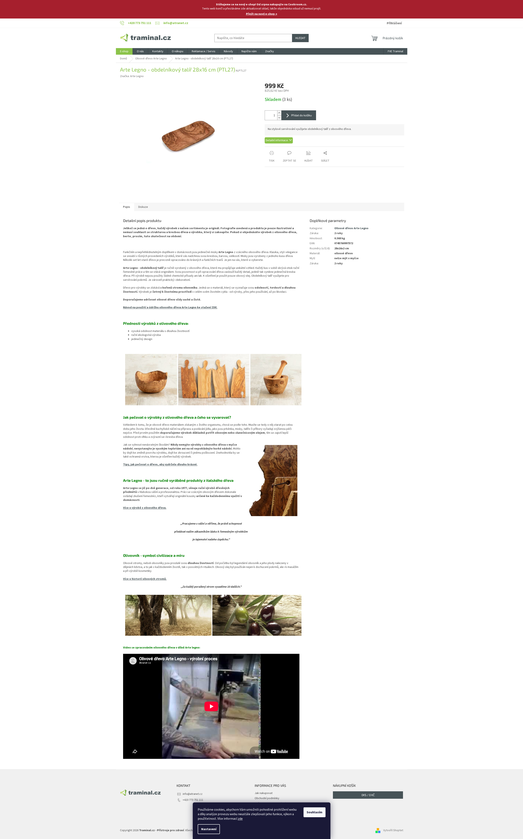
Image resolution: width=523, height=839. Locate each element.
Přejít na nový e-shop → (261, 14)
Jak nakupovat (263, 793)
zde (240, 818)
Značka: (132, 76)
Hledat (300, 38)
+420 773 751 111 (193, 800)
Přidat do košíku (301, 115)
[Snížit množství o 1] (279, 117)
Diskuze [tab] (143, 207)
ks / (368, 795)
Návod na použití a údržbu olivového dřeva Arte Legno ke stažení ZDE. (170, 307)
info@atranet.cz (192, 794)
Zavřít (286, 149)
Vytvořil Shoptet (393, 831)
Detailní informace (277, 140)
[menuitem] (124, 51)
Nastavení (208, 829)
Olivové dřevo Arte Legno (351, 228)
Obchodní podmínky (267, 798)
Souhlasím (314, 812)
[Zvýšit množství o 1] (279, 113)
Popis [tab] (126, 207)
